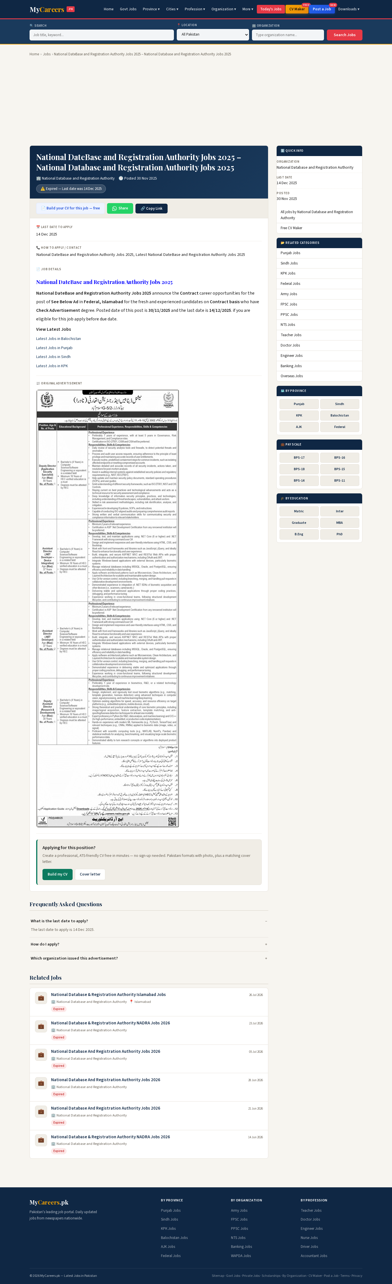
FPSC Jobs (289, 304)
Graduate (299, 522)
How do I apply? (45, 944)
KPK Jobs (288, 273)
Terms (345, 1275)
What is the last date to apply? (59, 921)
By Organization (294, 1275)
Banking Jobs (291, 366)
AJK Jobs (168, 1246)
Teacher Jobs (291, 335)
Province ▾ (151, 9)
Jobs (47, 54)
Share (123, 208)
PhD (340, 534)
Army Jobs (289, 294)
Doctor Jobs (290, 345)
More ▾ (247, 9)
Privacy (357, 1275)
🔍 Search (38, 26)
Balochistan (340, 415)
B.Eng (299, 534)
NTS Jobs (288, 325)
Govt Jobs (128, 9)
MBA (339, 522)
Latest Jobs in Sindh (53, 357)
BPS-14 (299, 480)
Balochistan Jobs (174, 1237)
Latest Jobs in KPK (52, 366)
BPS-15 (339, 469)
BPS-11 (339, 480)
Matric (299, 511)
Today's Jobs (271, 9)
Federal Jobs (290, 283)
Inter (340, 511)
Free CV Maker (291, 228)
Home (109, 9)
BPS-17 (299, 457)
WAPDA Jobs (241, 1255)
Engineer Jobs (291, 355)
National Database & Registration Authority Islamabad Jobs (108, 995)
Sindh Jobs (289, 263)
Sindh (339, 404)
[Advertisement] (196, 101)
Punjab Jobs (290, 253)
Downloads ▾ (349, 9)
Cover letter (90, 874)
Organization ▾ (223, 9)
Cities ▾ (172, 9)
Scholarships (271, 1275)
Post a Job (324, 8)
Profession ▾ (195, 9)
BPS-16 (339, 457)
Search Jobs (345, 35)
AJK (299, 427)
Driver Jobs (309, 1246)
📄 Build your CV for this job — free (70, 208)
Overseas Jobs (292, 376)
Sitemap (218, 1275)
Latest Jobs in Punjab (54, 348)
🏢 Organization (266, 26)
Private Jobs (251, 1275)
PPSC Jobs (289, 314)
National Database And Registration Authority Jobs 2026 (105, 1051)
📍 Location (187, 25)
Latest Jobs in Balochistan (58, 339)
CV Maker (298, 8)
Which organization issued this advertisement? (74, 958)
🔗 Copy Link (151, 208)
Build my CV (57, 874)
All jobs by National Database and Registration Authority (317, 215)
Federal (339, 427)
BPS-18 (299, 469)
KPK (299, 415)
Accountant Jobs (314, 1255)
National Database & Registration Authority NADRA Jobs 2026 (110, 1023)
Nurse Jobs (309, 1237)
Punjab (299, 404)
